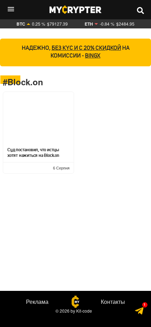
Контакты (113, 302)
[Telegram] (139, 311)
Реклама (37, 302)
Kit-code (84, 311)
